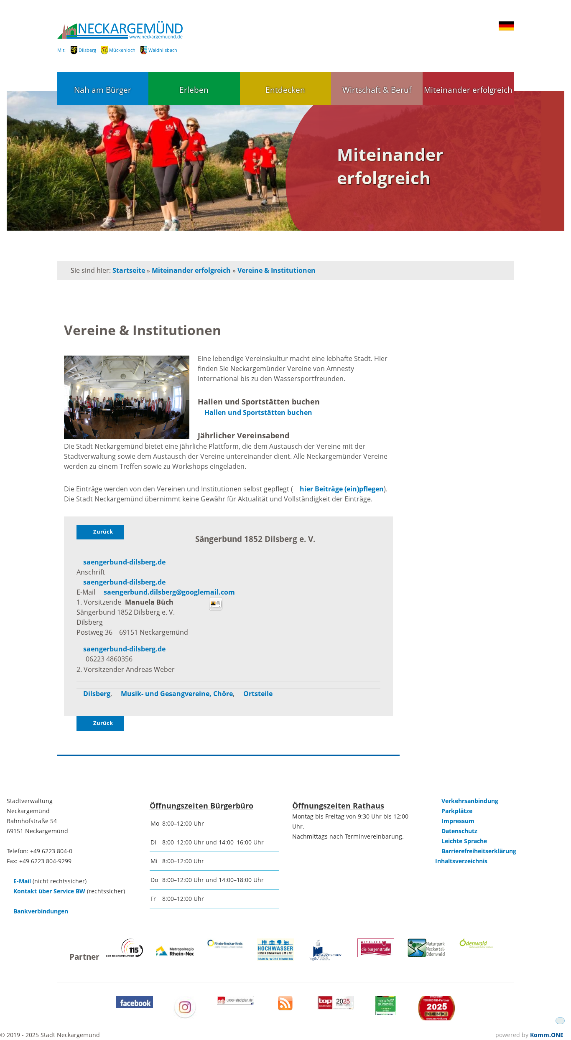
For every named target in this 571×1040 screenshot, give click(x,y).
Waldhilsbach (162, 50)
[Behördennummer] (124, 955)
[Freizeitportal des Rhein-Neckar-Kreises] (225, 947)
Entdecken (285, 89)
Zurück (103, 531)
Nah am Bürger (102, 89)
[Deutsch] (506, 28)
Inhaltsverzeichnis (461, 861)
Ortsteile (258, 693)
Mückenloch (122, 50)
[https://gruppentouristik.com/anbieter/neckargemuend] (335, 1007)
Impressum (457, 821)
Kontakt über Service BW (49, 891)
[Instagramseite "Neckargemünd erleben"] (184, 1016)
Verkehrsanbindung (469, 801)
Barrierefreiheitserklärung (478, 851)
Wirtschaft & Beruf (376, 89)
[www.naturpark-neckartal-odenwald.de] (426, 955)
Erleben (194, 89)
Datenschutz (459, 831)
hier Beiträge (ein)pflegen (342, 488)
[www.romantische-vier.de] (325, 959)
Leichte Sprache (464, 841)
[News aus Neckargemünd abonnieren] (285, 1008)
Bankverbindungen (40, 911)
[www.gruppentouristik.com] (436, 1018)
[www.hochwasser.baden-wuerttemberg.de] (275, 959)
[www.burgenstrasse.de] (375, 955)
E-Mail (22, 881)
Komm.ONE (546, 1035)
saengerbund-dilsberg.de (124, 562)
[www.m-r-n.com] (174, 961)
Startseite (128, 270)
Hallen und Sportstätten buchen (258, 412)
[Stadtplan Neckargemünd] (235, 1003)
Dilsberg (87, 50)
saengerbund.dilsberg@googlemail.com (169, 592)
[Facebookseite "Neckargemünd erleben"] (134, 1005)
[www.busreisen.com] (385, 1013)
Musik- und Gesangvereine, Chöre (177, 693)
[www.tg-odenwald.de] (476, 946)
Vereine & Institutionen (276, 270)
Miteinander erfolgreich (468, 89)
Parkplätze (456, 811)
